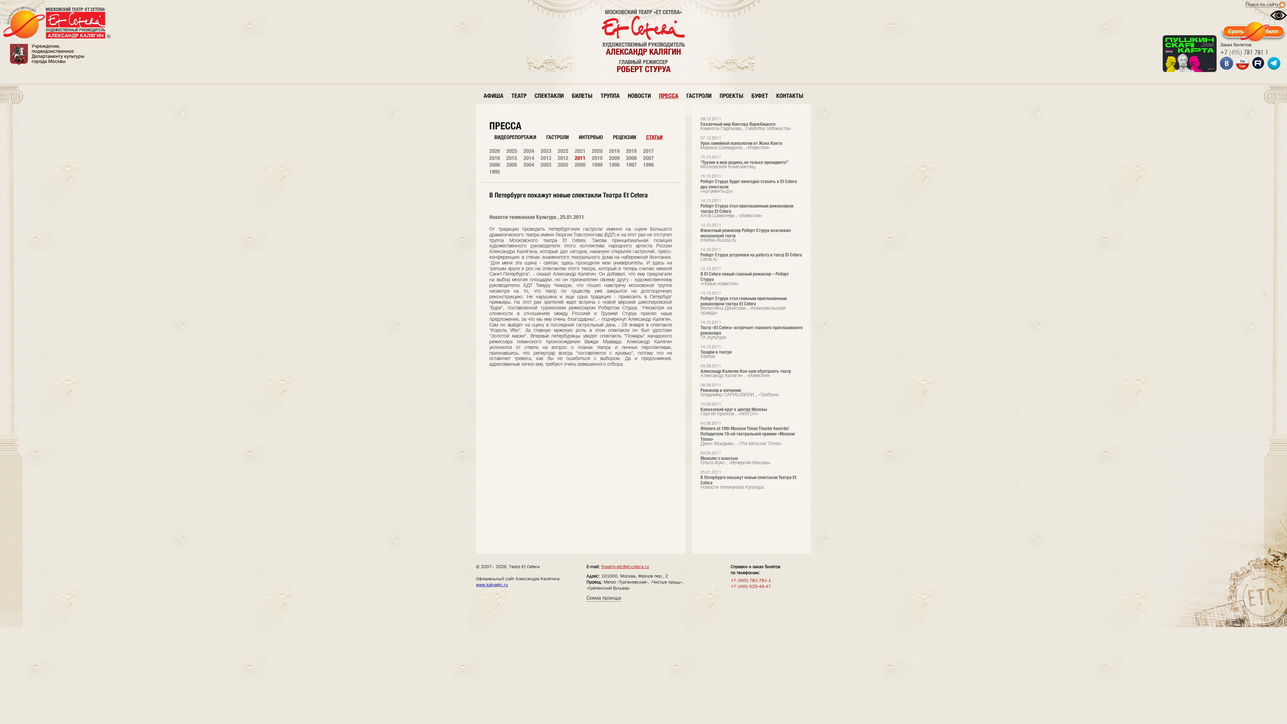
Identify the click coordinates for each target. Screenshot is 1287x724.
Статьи (654, 137)
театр (519, 95)
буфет (759, 95)
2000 (580, 165)
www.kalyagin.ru (492, 585)
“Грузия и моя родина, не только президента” (744, 162)
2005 (511, 165)
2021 (580, 151)
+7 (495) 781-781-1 (751, 580)
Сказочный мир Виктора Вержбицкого (745, 124)
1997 (631, 165)
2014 (529, 158)
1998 (614, 165)
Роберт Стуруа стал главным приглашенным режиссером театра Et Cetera (743, 303)
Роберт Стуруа (644, 69)
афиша (493, 95)
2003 (546, 165)
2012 (563, 158)
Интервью (591, 137)
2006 (494, 165)
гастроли (699, 95)
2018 (631, 151)
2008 (631, 158)
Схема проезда (604, 597)
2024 (529, 151)
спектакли (549, 95)
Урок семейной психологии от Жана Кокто (741, 143)
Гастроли (557, 137)
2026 (494, 151)
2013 (546, 158)
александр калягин (643, 52)
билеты (582, 95)
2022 (563, 151)
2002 (563, 165)
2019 (614, 151)
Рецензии (624, 137)
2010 (597, 158)
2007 (648, 158)
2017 (648, 151)
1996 (648, 165)
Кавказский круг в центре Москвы (733, 409)
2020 (597, 151)
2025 (511, 151)
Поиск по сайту (1262, 4)
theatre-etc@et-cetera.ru (625, 566)
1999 (597, 165)
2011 (580, 158)
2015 (511, 158)
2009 (614, 158)
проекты (731, 95)
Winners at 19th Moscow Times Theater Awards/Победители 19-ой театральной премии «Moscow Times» (747, 434)
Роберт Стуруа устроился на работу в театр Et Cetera (751, 255)
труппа (610, 95)
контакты (789, 95)
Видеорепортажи (515, 137)
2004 (529, 165)
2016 (494, 158)
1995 (494, 172)
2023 (546, 151)
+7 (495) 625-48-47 (751, 586)
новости (639, 95)
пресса (668, 95)
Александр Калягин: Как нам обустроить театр (745, 371)
